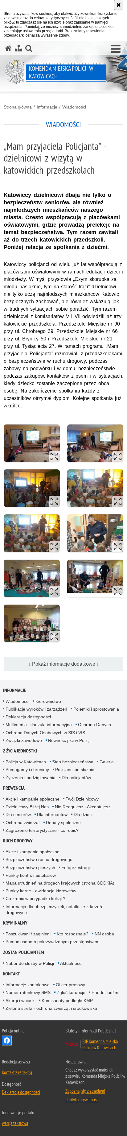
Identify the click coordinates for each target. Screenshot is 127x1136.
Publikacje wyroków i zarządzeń (36, 709)
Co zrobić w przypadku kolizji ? (35, 898)
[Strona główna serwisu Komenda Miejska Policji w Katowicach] (8, 48)
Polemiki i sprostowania (96, 709)
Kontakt (11, 973)
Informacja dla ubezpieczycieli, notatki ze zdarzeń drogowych (54, 909)
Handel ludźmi (105, 992)
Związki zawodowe (24, 740)
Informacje (47, 106)
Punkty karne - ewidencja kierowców (41, 890)
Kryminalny (15, 923)
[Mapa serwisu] (18, 48)
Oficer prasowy (70, 984)
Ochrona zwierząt (23, 822)
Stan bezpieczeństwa (72, 761)
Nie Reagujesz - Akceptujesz (82, 806)
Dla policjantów (76, 777)
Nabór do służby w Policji (30, 963)
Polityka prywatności (82, 1099)
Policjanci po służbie (74, 769)
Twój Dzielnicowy (82, 799)
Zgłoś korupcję (71, 992)
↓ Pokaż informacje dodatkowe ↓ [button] (63, 664)
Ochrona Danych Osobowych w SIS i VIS (45, 732)
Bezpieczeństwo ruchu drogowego (39, 859)
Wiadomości (74, 106)
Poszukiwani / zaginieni (28, 933)
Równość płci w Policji (69, 740)
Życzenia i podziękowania (30, 777)
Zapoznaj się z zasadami (85, 1091)
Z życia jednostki (20, 751)
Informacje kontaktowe (28, 984)
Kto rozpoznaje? (72, 933)
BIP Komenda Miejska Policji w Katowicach (100, 1044)
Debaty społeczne (63, 822)
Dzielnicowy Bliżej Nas (27, 806)
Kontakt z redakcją (17, 1072)
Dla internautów (52, 814)
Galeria (107, 761)
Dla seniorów (18, 814)
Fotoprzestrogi (75, 867)
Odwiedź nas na (7, 1040)
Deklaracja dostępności (28, 716)
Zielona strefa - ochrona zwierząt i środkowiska (51, 1008)
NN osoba (104, 933)
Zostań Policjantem (23, 952)
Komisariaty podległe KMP (67, 1000)
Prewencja (14, 788)
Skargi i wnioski (20, 1000)
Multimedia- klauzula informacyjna (39, 724)
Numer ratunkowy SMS (28, 992)
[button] (116, 48)
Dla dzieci (83, 814)
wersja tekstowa (15, 1123)
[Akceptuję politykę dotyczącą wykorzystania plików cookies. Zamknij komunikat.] (118, 5)
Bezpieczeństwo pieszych (30, 867)
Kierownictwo (48, 701)
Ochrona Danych (94, 724)
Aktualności (71, 963)
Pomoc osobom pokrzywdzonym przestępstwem (53, 941)
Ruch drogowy (18, 840)
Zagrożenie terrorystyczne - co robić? (42, 830)
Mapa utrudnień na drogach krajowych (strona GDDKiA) (60, 883)
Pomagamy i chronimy (27, 769)
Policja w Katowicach (26, 761)
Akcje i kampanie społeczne (32, 799)
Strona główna (18, 106)
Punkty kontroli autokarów (31, 875)
